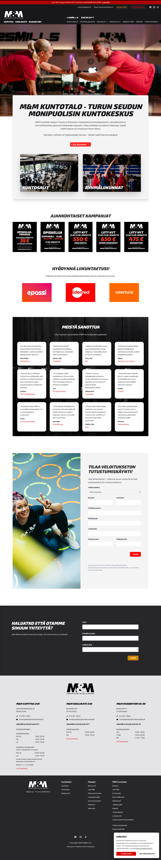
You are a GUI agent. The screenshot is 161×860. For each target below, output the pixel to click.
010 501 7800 (124, 716)
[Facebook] (75, 837)
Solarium (91, 805)
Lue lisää (106, 2)
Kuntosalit (72, 22)
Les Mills (91, 790)
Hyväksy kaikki (126, 854)
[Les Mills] (72, 17)
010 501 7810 (74, 716)
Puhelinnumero (94, 508)
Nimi (84, 622)
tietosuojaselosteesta (144, 848)
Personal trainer (94, 793)
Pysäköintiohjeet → (24, 729)
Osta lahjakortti (84, 7)
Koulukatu (21, 22)
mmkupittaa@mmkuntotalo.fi (31, 719)
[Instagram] (80, 837)
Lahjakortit (116, 816)
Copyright (73, 843)
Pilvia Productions (89, 847)
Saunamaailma (94, 801)
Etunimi (91, 498)
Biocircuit (92, 786)
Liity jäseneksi (138, 7)
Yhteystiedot (151, 22)
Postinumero (93, 539)
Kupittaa (8, 22)
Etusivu (115, 786)
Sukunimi (120, 498)
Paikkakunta (121, 539)
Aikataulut (114, 22)
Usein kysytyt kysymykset (123, 820)
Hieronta (91, 808)
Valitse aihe (87, 645)
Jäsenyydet (128, 22)
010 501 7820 (24, 716)
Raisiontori (35, 22)
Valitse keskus (94, 487)
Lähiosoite (92, 529)
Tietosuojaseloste (119, 825)
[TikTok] (86, 837)
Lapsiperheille (94, 797)
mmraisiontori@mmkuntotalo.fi (132, 719)
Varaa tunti (122, 7)
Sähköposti (93, 518)
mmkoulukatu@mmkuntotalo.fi (82, 719)
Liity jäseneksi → (80, 144)
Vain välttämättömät (146, 854)
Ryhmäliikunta (87, 22)
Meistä (139, 22)
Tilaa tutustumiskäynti (103, 7)
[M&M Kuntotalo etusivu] (13, 15)
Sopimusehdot (118, 829)
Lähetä (135, 554)
